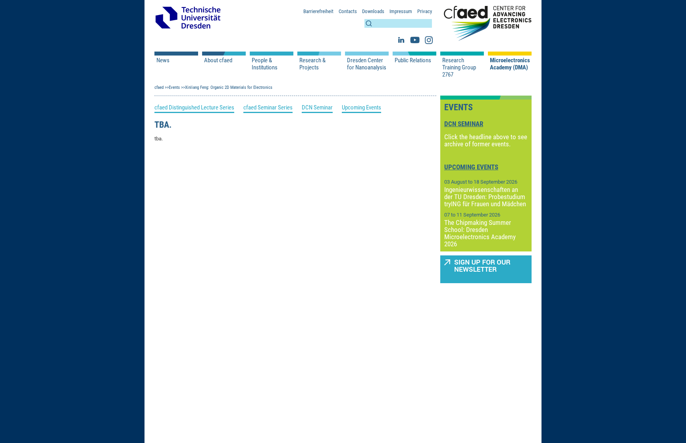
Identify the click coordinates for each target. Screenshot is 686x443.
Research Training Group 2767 (459, 67)
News (163, 60)
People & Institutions (264, 64)
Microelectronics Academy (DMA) (510, 64)
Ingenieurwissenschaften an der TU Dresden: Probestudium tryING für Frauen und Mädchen (485, 197)
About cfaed (218, 60)
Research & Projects (312, 64)
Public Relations (413, 60)
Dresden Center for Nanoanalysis (366, 64)
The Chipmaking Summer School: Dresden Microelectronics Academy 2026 (480, 233)
